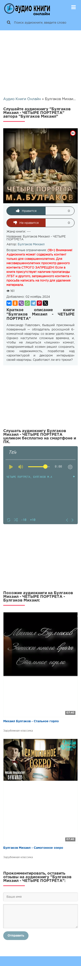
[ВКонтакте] (9, 303)
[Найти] (8, 22)
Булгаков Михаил (31, 244)
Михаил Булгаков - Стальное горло (31, 721)
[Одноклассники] (15, 303)
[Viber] (21, 303)
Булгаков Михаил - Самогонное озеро (33, 848)
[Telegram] (33, 303)
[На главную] (27, 7)
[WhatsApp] (27, 303)
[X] (45, 303)
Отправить (16, 935)
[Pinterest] (39, 303)
